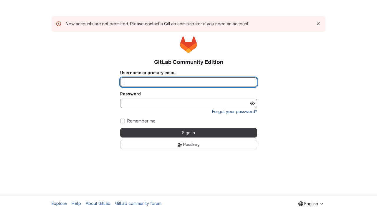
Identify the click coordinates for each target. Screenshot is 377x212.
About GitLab (98, 203)
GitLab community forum (138, 203)
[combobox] (310, 203)
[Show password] (252, 103)
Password (130, 94)
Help (76, 203)
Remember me (141, 121)
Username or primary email (148, 72)
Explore (59, 203)
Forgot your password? (234, 111)
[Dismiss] (318, 23)
